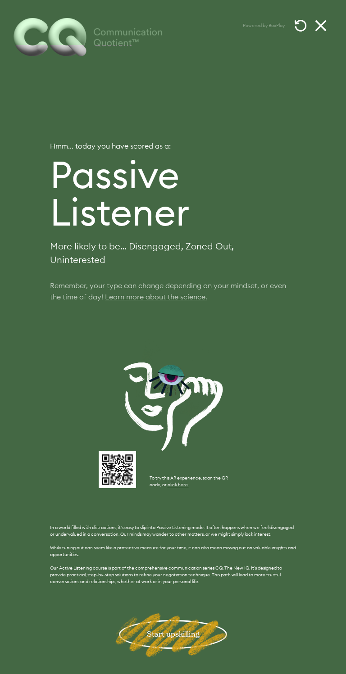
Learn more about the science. (156, 296)
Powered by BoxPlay (264, 25)
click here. (178, 485)
